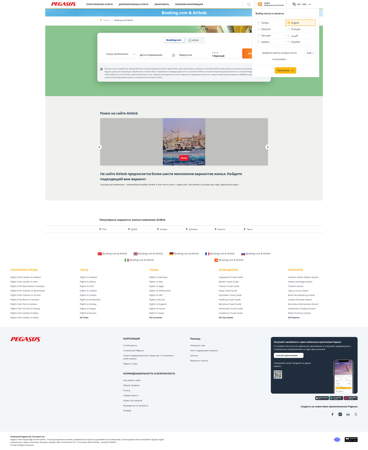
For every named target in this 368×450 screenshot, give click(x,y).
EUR (309, 53)
